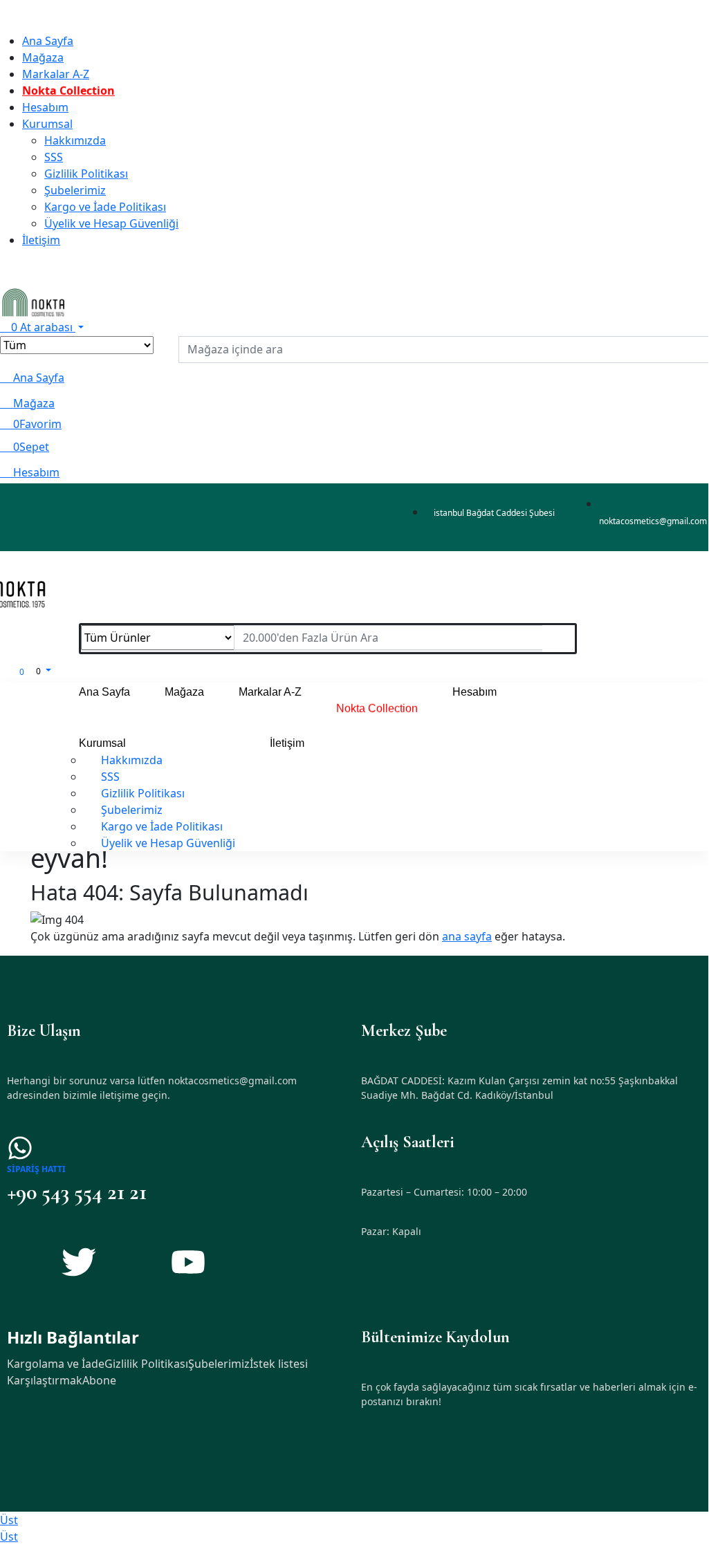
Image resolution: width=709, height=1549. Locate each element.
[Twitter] (79, 1262)
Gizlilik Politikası (146, 1363)
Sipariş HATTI (36, 1169)
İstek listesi (279, 1363)
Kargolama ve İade (55, 1363)
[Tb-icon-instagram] (133, 1262)
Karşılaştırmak (44, 1380)
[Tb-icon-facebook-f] (24, 1262)
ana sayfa (467, 936)
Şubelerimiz (219, 1363)
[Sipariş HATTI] (20, 1148)
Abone (99, 1380)
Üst (9, 1520)
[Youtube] (188, 1262)
